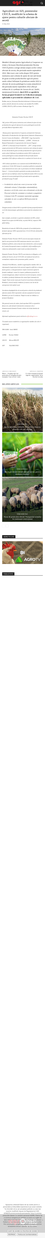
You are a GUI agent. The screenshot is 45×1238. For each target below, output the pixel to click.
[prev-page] (3, 525)
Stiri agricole (22, 424)
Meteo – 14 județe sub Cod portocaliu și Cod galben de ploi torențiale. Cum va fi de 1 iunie (11, 375)
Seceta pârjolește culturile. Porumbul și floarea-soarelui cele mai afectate (22, 428)
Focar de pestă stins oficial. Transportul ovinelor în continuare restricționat (22, 518)
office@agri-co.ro (32, 316)
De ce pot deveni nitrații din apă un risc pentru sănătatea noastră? (23, 473)
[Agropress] (22, 3)
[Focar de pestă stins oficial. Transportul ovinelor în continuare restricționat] (22, 499)
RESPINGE (11, 1234)
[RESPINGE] (42, 1220)
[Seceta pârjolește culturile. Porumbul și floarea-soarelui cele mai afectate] (22, 410)
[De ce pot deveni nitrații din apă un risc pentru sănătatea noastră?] (22, 455)
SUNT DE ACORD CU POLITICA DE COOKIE (22, 1231)
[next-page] (7, 525)
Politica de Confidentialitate (27, 1234)
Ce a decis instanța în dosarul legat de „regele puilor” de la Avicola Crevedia (34, 375)
